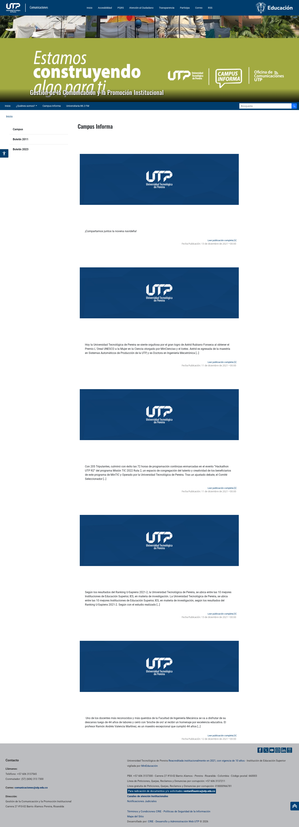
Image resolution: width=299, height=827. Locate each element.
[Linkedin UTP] (283, 750)
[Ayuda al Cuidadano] (289, 750)
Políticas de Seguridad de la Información (187, 811)
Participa (185, 7)
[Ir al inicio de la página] (294, 806)
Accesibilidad (105, 7)
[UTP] (13, 7)
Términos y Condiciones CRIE (144, 811)
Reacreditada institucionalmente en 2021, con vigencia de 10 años (207, 760)
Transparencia (166, 7)
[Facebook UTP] (260, 750)
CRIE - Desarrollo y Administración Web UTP (173, 821)
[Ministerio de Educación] (260, 7)
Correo (198, 7)
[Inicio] (294, 806)
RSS (210, 7)
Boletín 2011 (20, 139)
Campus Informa (52, 105)
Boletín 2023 (20, 149)
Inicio (89, 7)
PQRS (120, 7)
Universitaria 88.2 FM (77, 105)
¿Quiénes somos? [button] (25, 105)
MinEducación (149, 765)
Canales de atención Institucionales (147, 796)
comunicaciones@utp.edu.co (31, 787)
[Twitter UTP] (266, 750)
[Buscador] (294, 106)
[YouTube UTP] (271, 750)
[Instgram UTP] (277, 750)
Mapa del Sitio (135, 816)
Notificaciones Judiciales (142, 801)
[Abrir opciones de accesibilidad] (4, 153)
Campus (18, 129)
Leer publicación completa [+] (222, 240)
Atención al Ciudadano (141, 7)
